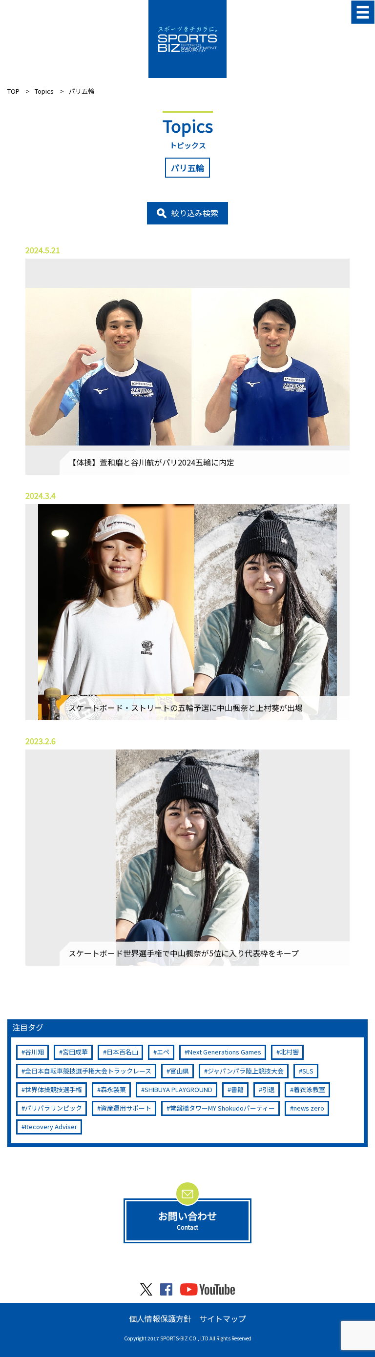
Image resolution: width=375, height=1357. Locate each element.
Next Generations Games (224, 1051)
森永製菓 (113, 1089)
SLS (307, 1070)
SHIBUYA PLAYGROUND (178, 1089)
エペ (163, 1051)
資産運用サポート (126, 1108)
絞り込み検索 (194, 213)
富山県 (179, 1070)
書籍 (237, 1089)
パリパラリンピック (53, 1108)
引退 (268, 1089)
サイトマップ (222, 1318)
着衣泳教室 (309, 1089)
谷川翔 (34, 1051)
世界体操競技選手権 (53, 1089)
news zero (308, 1108)
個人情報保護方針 (160, 1318)
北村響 (289, 1051)
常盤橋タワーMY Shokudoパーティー (222, 1108)
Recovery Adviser (51, 1126)
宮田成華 (75, 1051)
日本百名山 (122, 1051)
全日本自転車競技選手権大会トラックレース (88, 1070)
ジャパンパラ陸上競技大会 (246, 1070)
